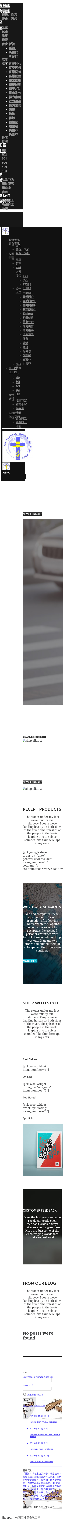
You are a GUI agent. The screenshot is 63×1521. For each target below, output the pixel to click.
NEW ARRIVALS (32, 514)
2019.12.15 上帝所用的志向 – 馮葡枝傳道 (43, 1422)
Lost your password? (34, 1405)
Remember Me (34, 1394)
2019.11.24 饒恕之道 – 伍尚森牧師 (41, 1462)
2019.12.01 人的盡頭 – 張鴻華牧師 (41, 1449)
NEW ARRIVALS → (34, 737)
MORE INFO (30, 961)
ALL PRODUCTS (33, 517)
